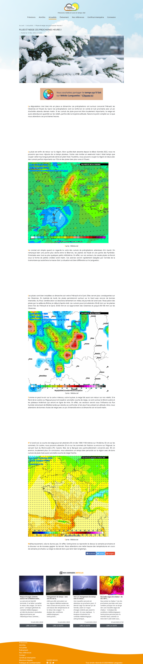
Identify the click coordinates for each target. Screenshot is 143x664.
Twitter (101, 553)
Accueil (21, 26)
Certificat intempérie (96, 17)
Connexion (111, 17)
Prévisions (31, 17)
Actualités (52, 17)
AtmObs (42, 17)
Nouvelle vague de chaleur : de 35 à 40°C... (111, 598)
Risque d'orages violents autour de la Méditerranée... (30, 598)
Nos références (78, 17)
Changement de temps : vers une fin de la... (57, 598)
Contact (22, 655)
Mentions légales (26, 660)
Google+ (111, 553)
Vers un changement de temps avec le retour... (85, 598)
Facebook (91, 553)
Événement (64, 17)
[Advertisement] (71, 134)
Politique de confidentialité (29, 663)
